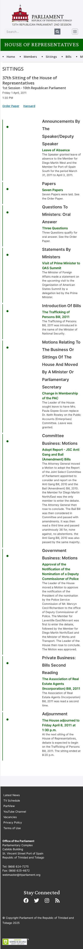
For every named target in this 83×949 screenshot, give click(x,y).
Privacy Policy (12, 822)
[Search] (57, 32)
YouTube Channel (14, 811)
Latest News (11, 795)
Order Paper (10, 106)
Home (11, 57)
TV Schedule (11, 800)
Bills (68, 57)
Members (30, 57)
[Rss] (57, 900)
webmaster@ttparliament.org (21, 874)
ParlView (9, 806)
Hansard (29, 106)
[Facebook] (26, 900)
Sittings (51, 57)
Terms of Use (12, 828)
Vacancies (10, 817)
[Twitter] (36, 900)
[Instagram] (47, 900)
